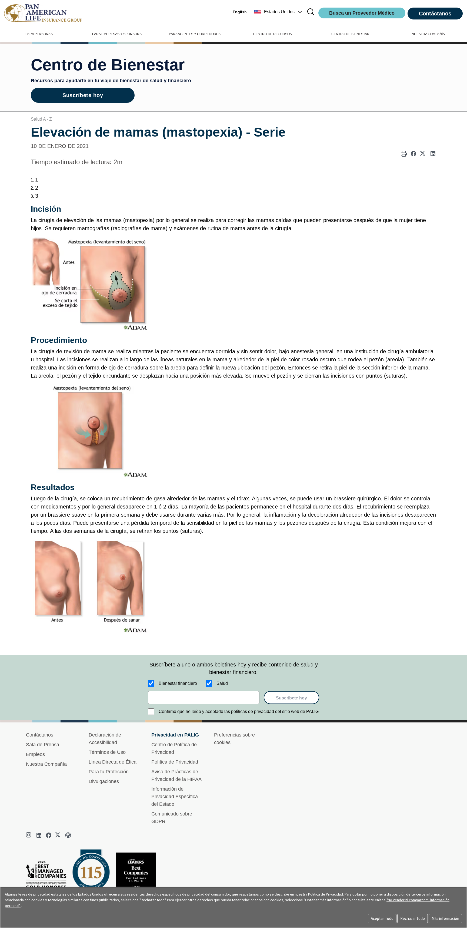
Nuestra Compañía (46, 764)
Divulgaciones (104, 781)
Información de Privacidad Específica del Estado (174, 796)
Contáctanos (435, 13)
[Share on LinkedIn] (433, 153)
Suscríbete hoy (82, 95)
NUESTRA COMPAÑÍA (428, 34)
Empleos (35, 754)
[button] (278, 12)
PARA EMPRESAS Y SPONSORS (117, 34)
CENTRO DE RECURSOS (272, 34)
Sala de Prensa (42, 744)
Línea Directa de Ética (112, 762)
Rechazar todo (412, 918)
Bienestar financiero (178, 683)
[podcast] (68, 835)
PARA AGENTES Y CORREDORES (195, 34)
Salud (222, 683)
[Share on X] (423, 153)
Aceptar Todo (382, 918)
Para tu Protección (109, 771)
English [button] (240, 12)
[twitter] (58, 835)
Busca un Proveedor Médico (362, 13)
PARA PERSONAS (39, 34)
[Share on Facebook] (413, 153)
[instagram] (29, 835)
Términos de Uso (107, 752)
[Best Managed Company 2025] (48, 876)
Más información (445, 918)
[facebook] (48, 835)
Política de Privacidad (174, 762)
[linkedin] (39, 835)
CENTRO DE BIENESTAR (350, 34)
